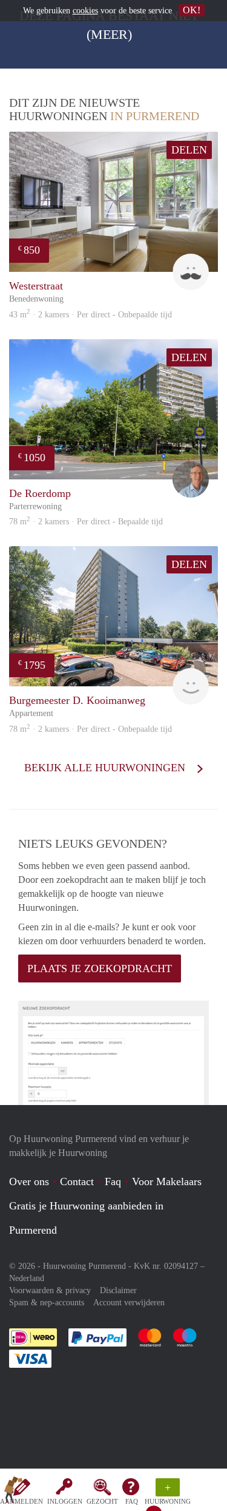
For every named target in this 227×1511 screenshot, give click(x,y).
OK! (191, 10)
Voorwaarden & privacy (50, 1290)
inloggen (64, 1501)
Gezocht (102, 1501)
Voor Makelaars (167, 1181)
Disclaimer (118, 1290)
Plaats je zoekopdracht (99, 968)
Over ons (29, 1181)
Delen (189, 150)
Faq (113, 1181)
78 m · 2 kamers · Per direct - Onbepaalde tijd (90, 729)
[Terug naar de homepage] (13, 1492)
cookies (85, 10)
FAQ (131, 1501)
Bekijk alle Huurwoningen (106, 768)
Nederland (26, 1278)
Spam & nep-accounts (46, 1302)
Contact (77, 1181)
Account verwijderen (129, 1302)
